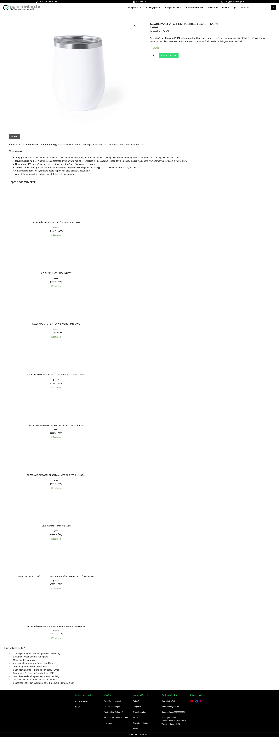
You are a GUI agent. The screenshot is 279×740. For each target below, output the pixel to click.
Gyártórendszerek (194, 8)
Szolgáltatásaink (139, 712)
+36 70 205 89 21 (48, 1)
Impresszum (108, 723)
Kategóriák (133, 8)
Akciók (135, 717)
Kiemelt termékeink (140, 723)
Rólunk (78, 707)
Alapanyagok (151, 8)
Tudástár (136, 701)
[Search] (273, 7)
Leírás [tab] (14, 136)
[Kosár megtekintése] (234, 7)
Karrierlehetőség (81, 701)
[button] (135, 26)
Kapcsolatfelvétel (168, 701)
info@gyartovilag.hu (234, 1)
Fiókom (225, 8)
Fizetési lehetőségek (112, 707)
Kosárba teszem (168, 55)
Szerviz (136, 728)
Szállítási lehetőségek (112, 701)
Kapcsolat (141, 1)
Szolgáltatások (172, 8)
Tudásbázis (212, 8)
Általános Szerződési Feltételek (116, 717)
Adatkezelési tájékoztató (113, 712)
